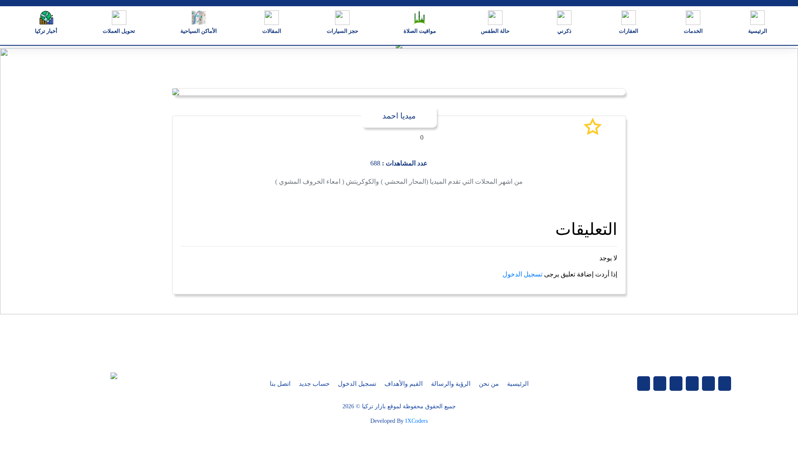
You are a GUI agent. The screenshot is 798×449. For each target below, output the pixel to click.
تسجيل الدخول (522, 274)
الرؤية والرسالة (450, 383)
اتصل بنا (280, 383)
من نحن (489, 383)
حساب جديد (314, 383)
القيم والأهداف (403, 383)
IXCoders (416, 421)
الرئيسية (518, 383)
